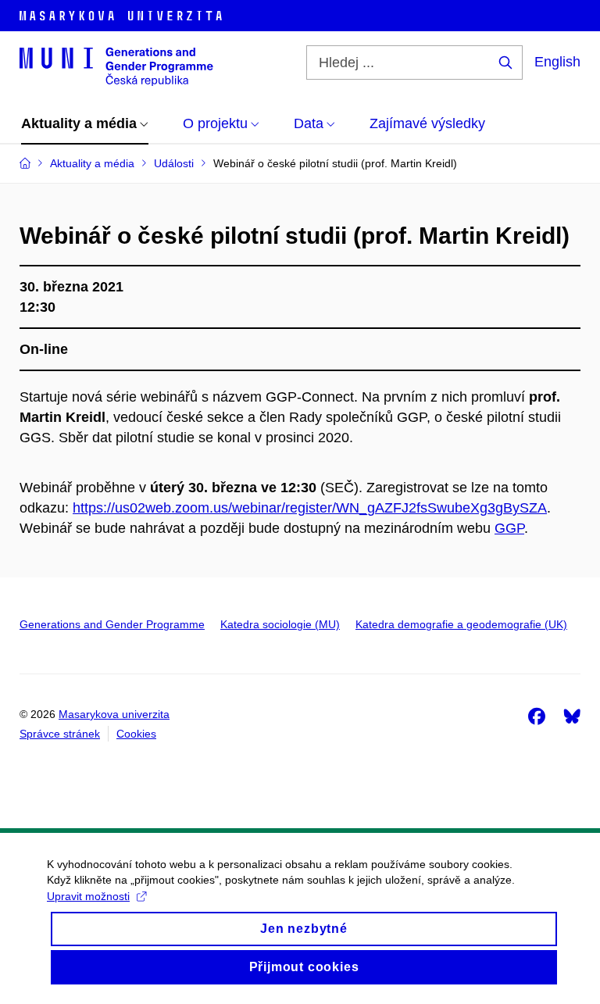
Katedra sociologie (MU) (280, 624)
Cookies (136, 733)
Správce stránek (60, 733)
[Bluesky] (571, 716)
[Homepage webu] (116, 65)
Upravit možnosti (88, 896)
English (557, 62)
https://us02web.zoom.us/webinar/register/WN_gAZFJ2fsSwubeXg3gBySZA (310, 508)
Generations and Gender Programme (112, 624)
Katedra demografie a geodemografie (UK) (461, 624)
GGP (509, 528)
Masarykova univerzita (114, 714)
